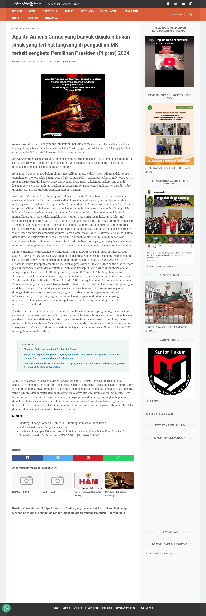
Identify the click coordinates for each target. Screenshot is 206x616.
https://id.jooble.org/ (160, 553)
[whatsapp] (118, 458)
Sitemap (78, 607)
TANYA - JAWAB (108, 11)
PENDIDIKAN (131, 11)
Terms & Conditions (125, 607)
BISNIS (15, 18)
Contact (66, 607)
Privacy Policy (92, 607)
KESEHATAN (87, 11)
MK (38, 148)
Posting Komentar (66, 61)
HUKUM (69, 11)
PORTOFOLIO (50, 11)
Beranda (17, 11)
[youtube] (182, 3)
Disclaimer (107, 607)
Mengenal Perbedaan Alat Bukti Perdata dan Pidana (50, 349)
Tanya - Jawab (145, 607)
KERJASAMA (51, 18)
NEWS (31, 11)
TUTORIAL (33, 18)
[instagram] (190, 3)
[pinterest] (88, 458)
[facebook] (167, 3)
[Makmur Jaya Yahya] (30, 3)
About (56, 607)
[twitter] (175, 3)
